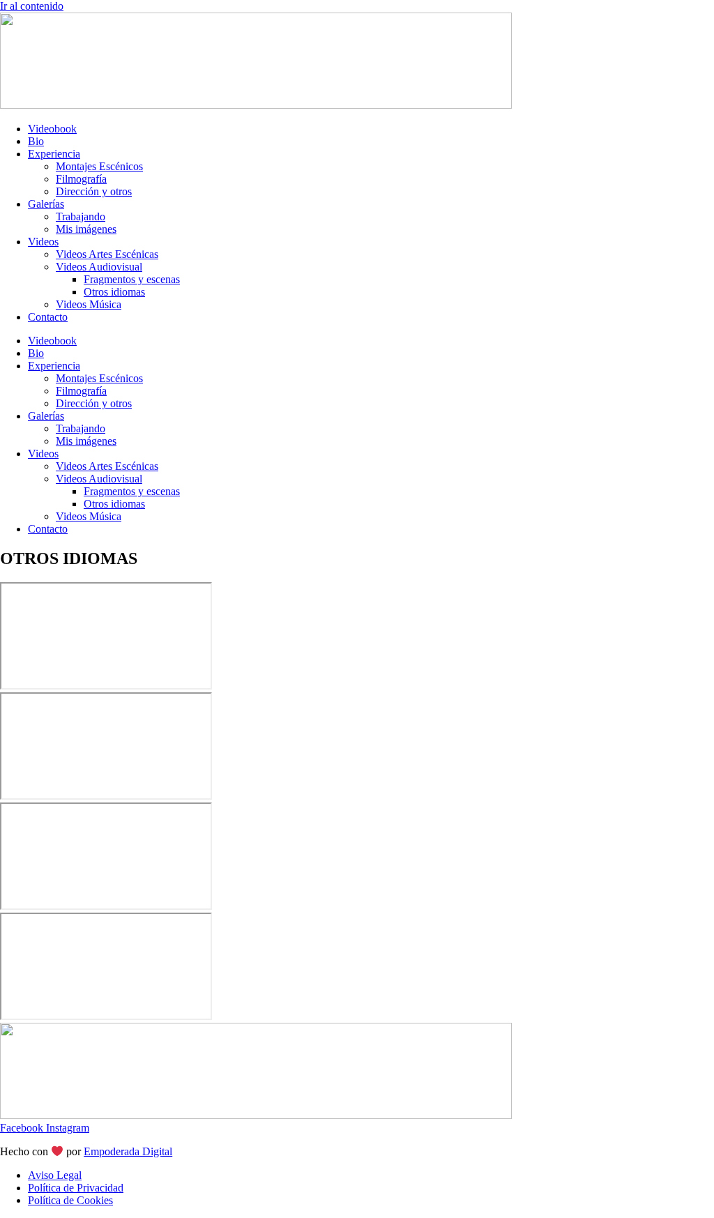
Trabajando (80, 216)
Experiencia (54, 154)
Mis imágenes (86, 229)
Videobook (52, 129)
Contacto (48, 317)
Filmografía (81, 179)
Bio (36, 141)
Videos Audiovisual (99, 267)
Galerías (46, 204)
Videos (43, 242)
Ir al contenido (31, 6)
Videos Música (88, 304)
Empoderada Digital (128, 1151)
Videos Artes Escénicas (107, 254)
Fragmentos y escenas (132, 279)
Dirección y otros (94, 191)
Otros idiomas (114, 292)
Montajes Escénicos (99, 166)
